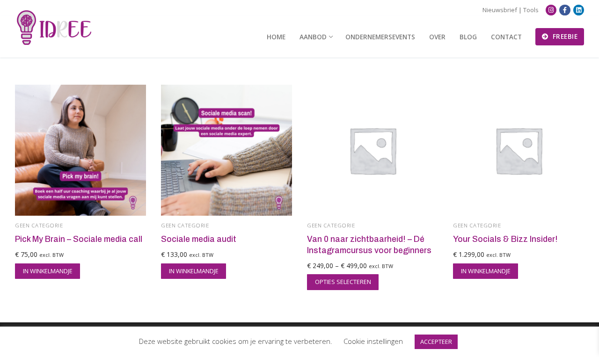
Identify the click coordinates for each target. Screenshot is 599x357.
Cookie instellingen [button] (373, 341)
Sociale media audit (198, 239)
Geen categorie (39, 225)
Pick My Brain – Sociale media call (78, 239)
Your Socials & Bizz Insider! (505, 239)
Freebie (563, 36)
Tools (531, 10)
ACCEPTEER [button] (436, 341)
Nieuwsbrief (499, 10)
